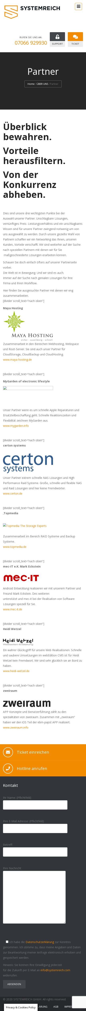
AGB (55, 1006)
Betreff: (8, 845)
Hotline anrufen (32, 768)
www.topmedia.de (14, 547)
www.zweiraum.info (15, 727)
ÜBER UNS (42, 84)
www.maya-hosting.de (17, 359)
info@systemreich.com (55, 970)
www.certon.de (12, 493)
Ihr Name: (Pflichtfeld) (17, 798)
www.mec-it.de (12, 609)
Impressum (70, 1006)
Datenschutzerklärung (40, 942)
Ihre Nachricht (12, 868)
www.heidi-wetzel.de (16, 671)
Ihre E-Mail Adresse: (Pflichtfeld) (23, 821)
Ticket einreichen (33, 752)
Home (31, 84)
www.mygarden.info (16, 426)
